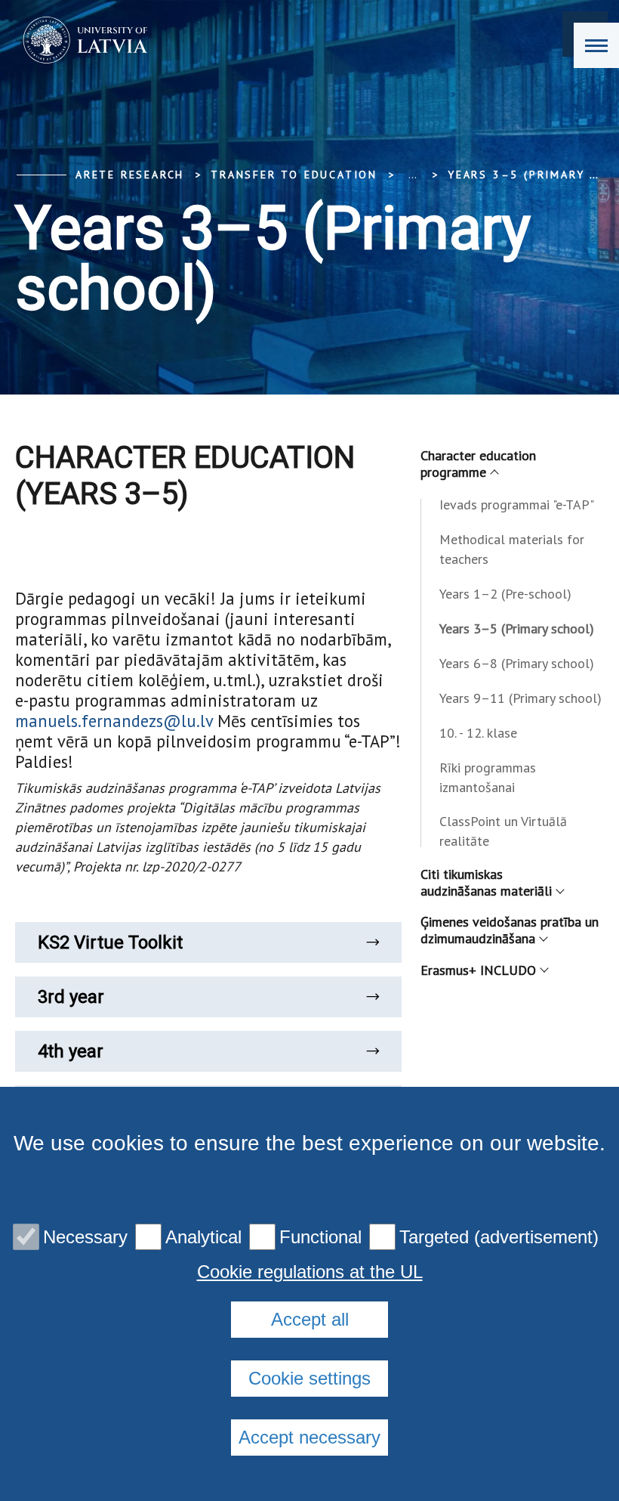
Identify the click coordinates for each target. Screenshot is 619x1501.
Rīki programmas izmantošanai (487, 777)
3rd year (71, 996)
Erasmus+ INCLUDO (478, 970)
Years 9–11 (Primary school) (520, 698)
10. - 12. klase (478, 732)
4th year (70, 1051)
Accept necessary (309, 1437)
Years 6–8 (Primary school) (516, 663)
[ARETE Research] (80, 40)
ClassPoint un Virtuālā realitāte (503, 831)
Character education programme (478, 464)
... (412, 174)
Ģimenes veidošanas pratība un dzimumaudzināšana (509, 930)
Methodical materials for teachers (511, 549)
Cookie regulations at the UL (310, 1272)
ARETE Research (129, 174)
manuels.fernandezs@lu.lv (114, 721)
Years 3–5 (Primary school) (516, 628)
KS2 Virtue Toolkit (110, 942)
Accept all (310, 1319)
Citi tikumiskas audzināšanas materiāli (486, 882)
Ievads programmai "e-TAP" (516, 504)
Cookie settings (309, 1378)
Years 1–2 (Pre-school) (505, 593)
